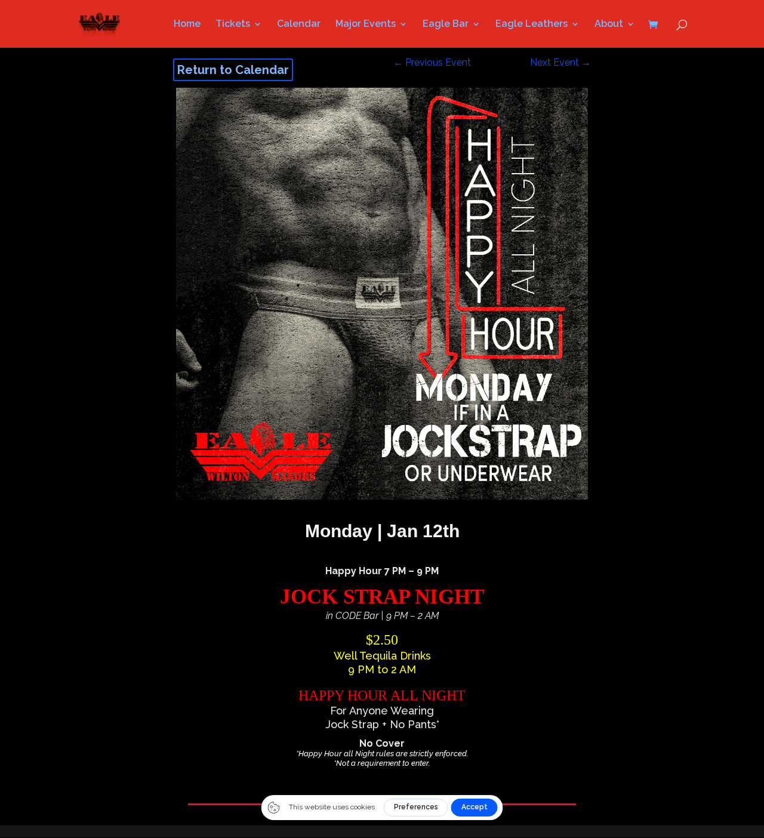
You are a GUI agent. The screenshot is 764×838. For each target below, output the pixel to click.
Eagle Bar (446, 24)
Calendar (299, 24)
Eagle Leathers (531, 24)
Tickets (232, 24)
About (608, 24)
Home (187, 24)
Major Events (365, 24)
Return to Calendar (233, 70)
